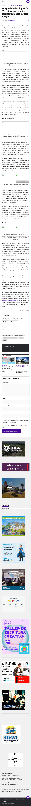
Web (3, 413)
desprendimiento (19, 335)
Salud (17, 5)
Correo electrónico (7, 405)
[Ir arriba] (27, 797)
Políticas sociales (8, 5)
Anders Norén (10, 803)
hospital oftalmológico (10, 337)
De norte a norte (8, 335)
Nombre (4, 398)
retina (21, 337)
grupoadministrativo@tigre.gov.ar (11, 300)
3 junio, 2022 (12, 20)
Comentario (5, 382)
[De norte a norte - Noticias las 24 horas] (15, 1)
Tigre (20, 5)
